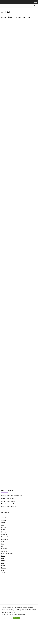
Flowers (4, 551)
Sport (3, 570)
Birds (3, 530)
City (2, 541)
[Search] (35, 6)
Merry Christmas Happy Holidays (12, 495)
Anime (3, 522)
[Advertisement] (19, 467)
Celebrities (4, 539)
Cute (2, 544)
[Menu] (2, 6)
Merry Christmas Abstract (10, 504)
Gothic (3, 561)
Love (2, 563)
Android (3, 518)
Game (3, 556)
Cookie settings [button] (7, 618)
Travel (3, 573)
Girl (2, 558)
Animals (4, 520)
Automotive (4, 527)
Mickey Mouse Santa (8, 501)
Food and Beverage (7, 553)
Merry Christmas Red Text (10, 498)
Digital (3, 546)
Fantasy (4, 549)
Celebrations (5, 537)
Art (2, 525)
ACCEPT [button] (16, 618)
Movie (3, 565)
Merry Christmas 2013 (8, 506)
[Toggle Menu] (35, 2)
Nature (3, 568)
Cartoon (4, 534)
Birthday (4, 532)
